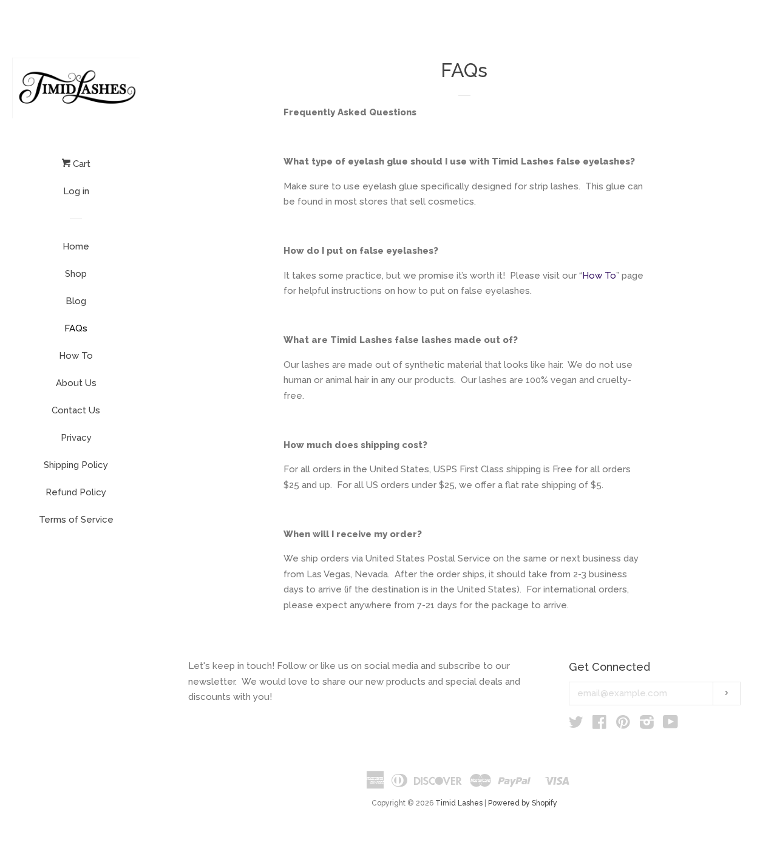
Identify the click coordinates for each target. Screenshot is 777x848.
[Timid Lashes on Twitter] (576, 724)
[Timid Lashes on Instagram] (646, 724)
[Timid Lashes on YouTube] (670, 724)
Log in (76, 191)
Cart (80, 163)
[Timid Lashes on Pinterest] (623, 724)
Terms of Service (76, 519)
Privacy (76, 437)
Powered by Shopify (522, 803)
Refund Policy (76, 492)
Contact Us (76, 410)
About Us (76, 383)
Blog (76, 301)
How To (76, 355)
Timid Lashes (459, 803)
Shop (76, 273)
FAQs (75, 328)
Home (76, 246)
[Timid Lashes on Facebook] (599, 724)
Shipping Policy (76, 465)
